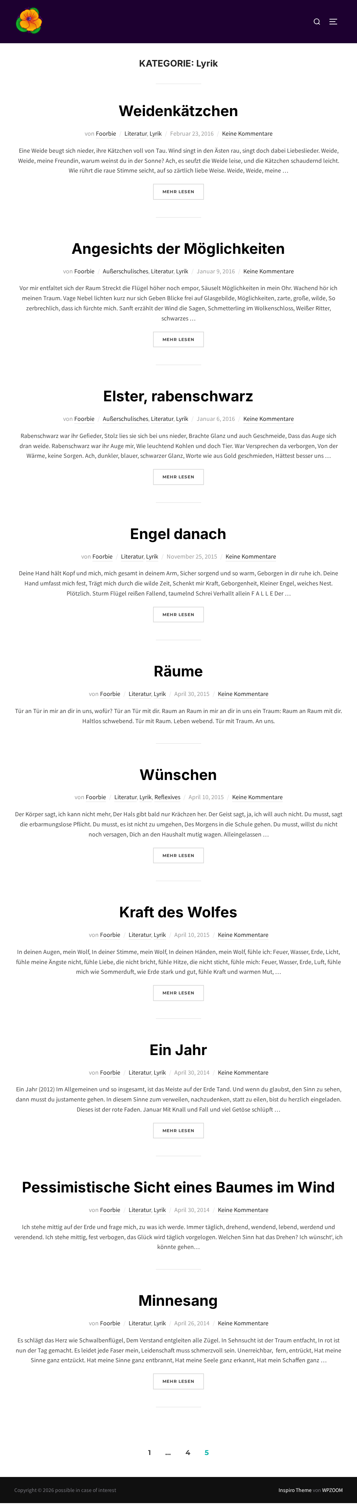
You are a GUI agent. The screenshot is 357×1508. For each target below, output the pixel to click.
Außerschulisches (125, 271)
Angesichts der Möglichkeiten (178, 248)
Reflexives (167, 797)
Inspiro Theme (295, 1489)
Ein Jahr (178, 1050)
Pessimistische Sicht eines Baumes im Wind (178, 1187)
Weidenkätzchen (178, 111)
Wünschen (178, 774)
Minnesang (178, 1300)
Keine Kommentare (247, 133)
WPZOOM (332, 1489)
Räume (178, 671)
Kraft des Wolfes (178, 912)
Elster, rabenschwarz (178, 396)
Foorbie (106, 133)
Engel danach (178, 534)
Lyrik (156, 133)
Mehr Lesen (183, 191)
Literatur (135, 133)
